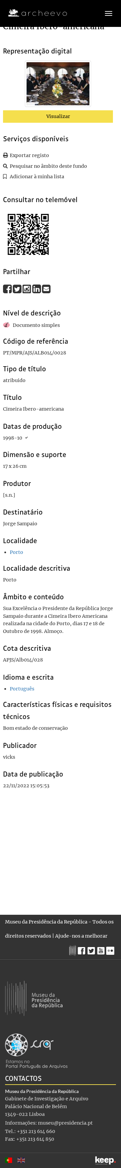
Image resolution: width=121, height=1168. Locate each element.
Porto (16, 552)
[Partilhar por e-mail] (46, 289)
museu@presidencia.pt (65, 1123)
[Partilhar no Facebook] (8, 289)
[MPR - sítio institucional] (73, 949)
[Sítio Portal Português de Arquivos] (36, 1051)
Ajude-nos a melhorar (81, 936)
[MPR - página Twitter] (92, 949)
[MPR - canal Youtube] (101, 948)
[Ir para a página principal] (33, 13)
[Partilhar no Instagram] (27, 289)
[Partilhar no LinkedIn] (37, 289)
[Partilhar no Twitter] (18, 289)
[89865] (58, 85)
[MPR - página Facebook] (82, 949)
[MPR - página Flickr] (111, 949)
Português (22, 689)
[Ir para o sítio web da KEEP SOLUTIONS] (105, 1160)
